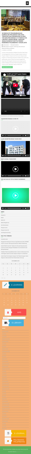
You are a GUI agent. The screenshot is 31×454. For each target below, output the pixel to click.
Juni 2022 (4, 373)
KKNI (4, 46)
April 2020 (4, 416)
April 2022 (4, 376)
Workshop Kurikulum (9, 48)
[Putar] (3, 135)
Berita (17, 45)
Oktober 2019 (5, 421)
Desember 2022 (5, 364)
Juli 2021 (4, 391)
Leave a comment (7, 50)
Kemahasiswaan (4, 225)
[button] (15, 129)
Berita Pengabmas (5, 222)
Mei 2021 (4, 396)
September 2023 (6, 351)
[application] (15, 129)
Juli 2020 (4, 413)
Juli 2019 (4, 423)
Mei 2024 (4, 346)
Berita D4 (3, 220)
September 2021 (5, 388)
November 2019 (5, 418)
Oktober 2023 (5, 349)
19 (7, 272)
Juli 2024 (4, 344)
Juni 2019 (4, 426)
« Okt (2, 278)
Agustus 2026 (5, 331)
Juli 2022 (4, 371)
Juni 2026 (4, 336)
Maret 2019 (4, 428)
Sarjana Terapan (9, 46)
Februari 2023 (5, 361)
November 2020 (5, 406)
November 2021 (5, 386)
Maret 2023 (4, 359)
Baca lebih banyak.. (7, 67)
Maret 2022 (4, 378)
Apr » (5, 278)
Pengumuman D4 (5, 230)
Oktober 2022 (5, 366)
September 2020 (6, 408)
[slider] (14, 135)
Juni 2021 (4, 393)
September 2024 (6, 339)
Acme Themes (20, 451)
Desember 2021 (5, 383)
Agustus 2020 (5, 411)
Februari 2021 (5, 401)
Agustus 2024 (5, 341)
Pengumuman (4, 227)
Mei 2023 (4, 356)
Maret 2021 (4, 398)
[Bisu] (25, 135)
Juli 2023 (4, 354)
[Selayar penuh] (28, 135)
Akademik (13, 45)
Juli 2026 (4, 334)
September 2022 (6, 368)
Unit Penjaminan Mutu (6, 232)
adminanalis (6, 45)
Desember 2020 (5, 403)
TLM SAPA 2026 (4, 239)
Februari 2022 (5, 381)
